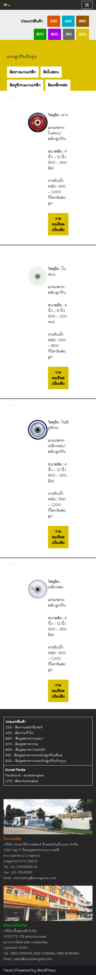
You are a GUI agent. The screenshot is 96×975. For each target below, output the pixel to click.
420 (68, 21)
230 (53, 21)
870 (40, 34)
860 (82, 21)
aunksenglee (34, 775)
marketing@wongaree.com (35, 878)
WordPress (46, 970)
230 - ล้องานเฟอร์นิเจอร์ (23, 727)
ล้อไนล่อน (51, 72)
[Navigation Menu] (87, 5)
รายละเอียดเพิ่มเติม (58, 224)
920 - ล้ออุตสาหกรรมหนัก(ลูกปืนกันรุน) (35, 761)
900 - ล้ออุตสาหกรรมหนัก (25, 750)
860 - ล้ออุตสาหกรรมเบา (24, 738)
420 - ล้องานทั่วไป (19, 733)
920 (82, 34)
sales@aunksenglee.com (33, 959)
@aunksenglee (26, 781)
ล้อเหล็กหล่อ (58, 85)
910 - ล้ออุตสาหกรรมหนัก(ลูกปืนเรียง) (33, 755)
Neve (8, 970)
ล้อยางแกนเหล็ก (23, 72)
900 (54, 34)
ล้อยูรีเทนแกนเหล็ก (25, 85)
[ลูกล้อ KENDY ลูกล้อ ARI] (7, 5)
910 (69, 34)
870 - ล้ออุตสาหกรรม (21, 744)
